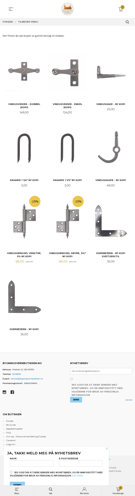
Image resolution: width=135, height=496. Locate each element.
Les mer (128, 399)
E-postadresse (68, 458)
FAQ (8, 432)
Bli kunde (11, 425)
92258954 (16, 374)
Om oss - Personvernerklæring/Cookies (26, 436)
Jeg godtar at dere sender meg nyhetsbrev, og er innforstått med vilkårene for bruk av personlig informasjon (97, 390)
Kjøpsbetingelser (14, 428)
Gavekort (11, 440)
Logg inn (10, 444)
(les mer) (77, 475)
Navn (13, 458)
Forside (9, 421)
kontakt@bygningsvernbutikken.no (27, 378)
